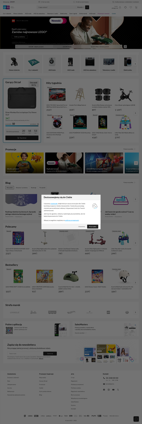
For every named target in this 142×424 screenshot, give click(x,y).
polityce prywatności (72, 220)
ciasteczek (54, 203)
